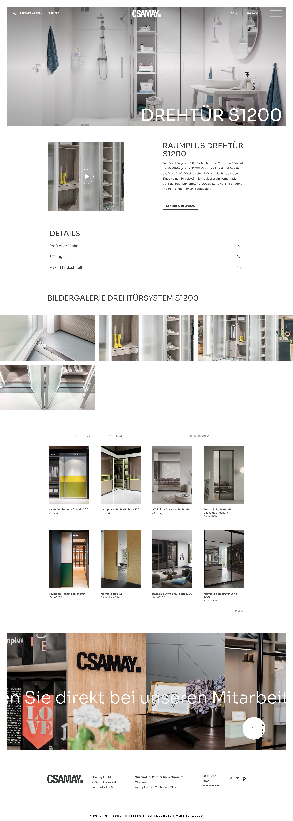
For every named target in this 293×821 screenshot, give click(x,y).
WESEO (197, 816)
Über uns (210, 776)
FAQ (206, 780)
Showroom (211, 785)
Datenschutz (160, 816)
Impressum (134, 816)
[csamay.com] (146, 13)
